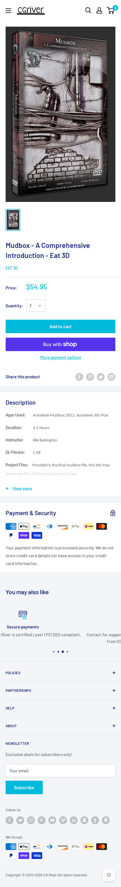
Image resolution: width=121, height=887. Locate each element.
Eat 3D (12, 268)
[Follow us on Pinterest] (42, 820)
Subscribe (24, 787)
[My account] (99, 10)
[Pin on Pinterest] (90, 376)
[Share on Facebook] (79, 376)
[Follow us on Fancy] (106, 820)
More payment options (60, 357)
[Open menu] (8, 10)
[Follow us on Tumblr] (95, 820)
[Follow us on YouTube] (52, 820)
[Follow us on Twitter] (20, 820)
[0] (110, 10)
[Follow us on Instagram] (31, 820)
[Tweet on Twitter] (101, 376)
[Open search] (88, 10)
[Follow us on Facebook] (10, 820)
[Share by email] (111, 376)
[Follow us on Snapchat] (84, 820)
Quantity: (14, 305)
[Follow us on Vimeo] (63, 820)
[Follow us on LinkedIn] (74, 820)
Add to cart (60, 326)
